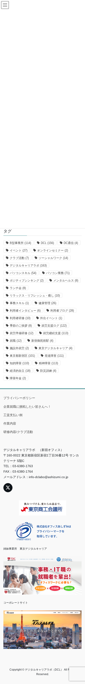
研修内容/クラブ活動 (18, 432)
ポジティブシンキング (27, 280)
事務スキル (19, 303)
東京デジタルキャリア (55, 348)
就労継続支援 (55, 333)
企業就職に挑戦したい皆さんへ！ (27, 406)
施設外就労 (19, 348)
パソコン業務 (58, 273)
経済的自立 (20, 370)
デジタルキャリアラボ (28, 265)
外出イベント (51, 318)
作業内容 (9, 423)
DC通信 (71, 243)
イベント (18, 250)
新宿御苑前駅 (42, 340)
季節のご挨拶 (21, 325)
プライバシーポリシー (19, 398)
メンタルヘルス (65, 280)
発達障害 (54, 355)
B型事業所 (20, 243)
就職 (16, 340)
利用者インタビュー (25, 310)
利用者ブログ (62, 310)
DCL (47, 243)
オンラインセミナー (52, 250)
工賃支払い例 (12, 415)
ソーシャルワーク (53, 258)
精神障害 (48, 363)
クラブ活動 (19, 258)
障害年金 (18, 378)
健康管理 (47, 303)
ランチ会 (18, 288)
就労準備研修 (21, 333)
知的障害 (19, 363)
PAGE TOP (78, 659)
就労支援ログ (54, 325)
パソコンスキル (23, 273)
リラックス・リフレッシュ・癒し (35, 295)
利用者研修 (20, 318)
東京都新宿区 (22, 355)
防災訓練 (48, 370)
